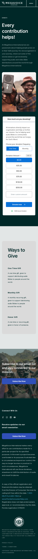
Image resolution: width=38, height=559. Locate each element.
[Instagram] (7, 417)
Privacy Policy (7, 542)
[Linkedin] (11, 417)
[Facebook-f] (3, 417)
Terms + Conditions (9, 546)
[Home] (12, 3)
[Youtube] (15, 417)
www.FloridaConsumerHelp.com (15, 499)
